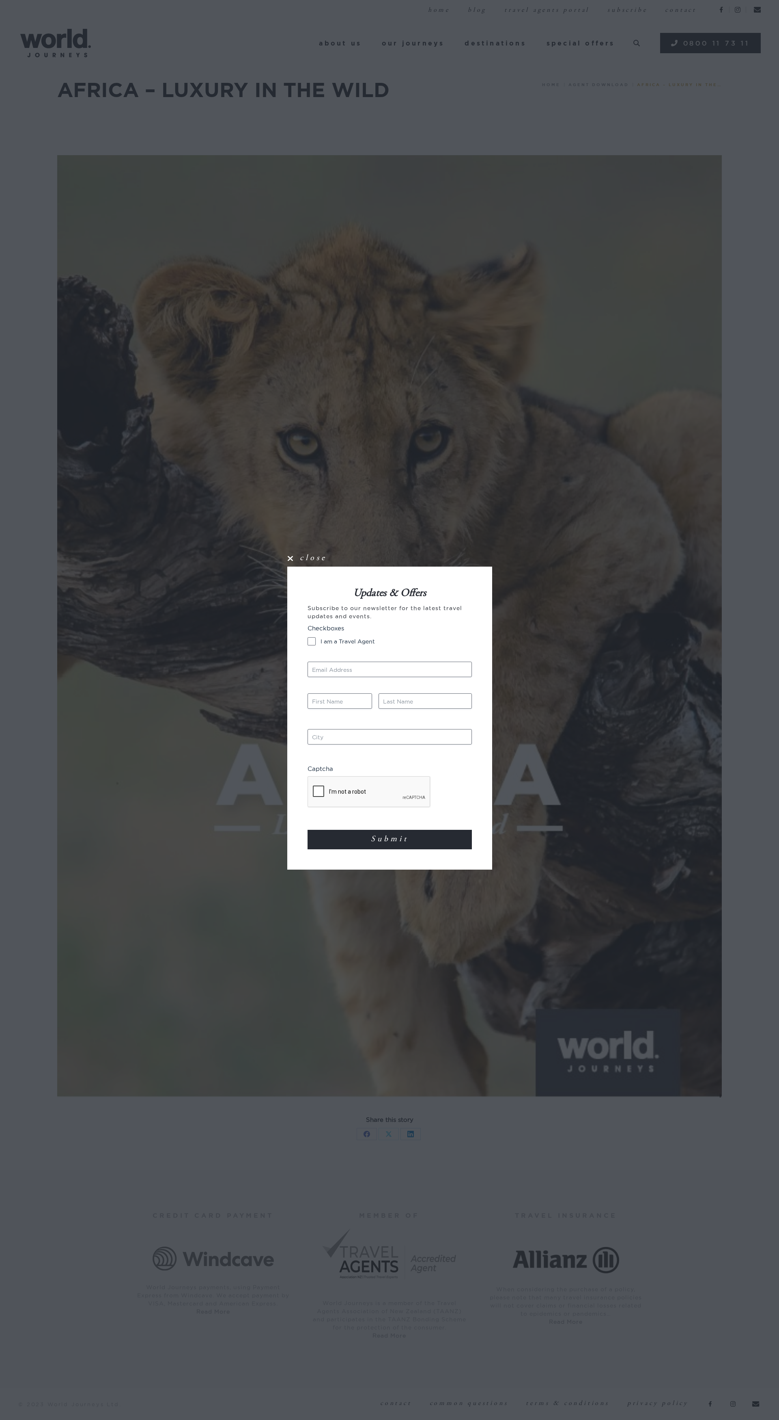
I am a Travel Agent (348, 641)
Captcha (320, 768)
